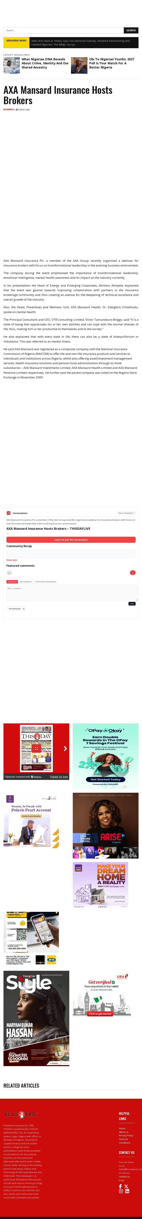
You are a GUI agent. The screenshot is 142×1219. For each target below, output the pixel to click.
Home (122, 1128)
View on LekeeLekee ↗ (126, 513)
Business (8, 109)
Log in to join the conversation (71, 539)
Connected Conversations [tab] (45, 582)
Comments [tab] (12, 582)
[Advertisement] (71, 480)
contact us (124, 1176)
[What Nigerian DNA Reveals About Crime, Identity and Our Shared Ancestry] (11, 65)
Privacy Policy (126, 1135)
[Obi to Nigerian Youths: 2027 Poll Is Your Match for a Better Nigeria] (79, 65)
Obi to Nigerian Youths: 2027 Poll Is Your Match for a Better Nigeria (111, 63)
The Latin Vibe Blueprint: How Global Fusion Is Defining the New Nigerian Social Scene (82, 40)
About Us (123, 1132)
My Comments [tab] (26, 582)
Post (132, 604)
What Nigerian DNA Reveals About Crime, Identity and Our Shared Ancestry (45, 63)
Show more (11, 560)
